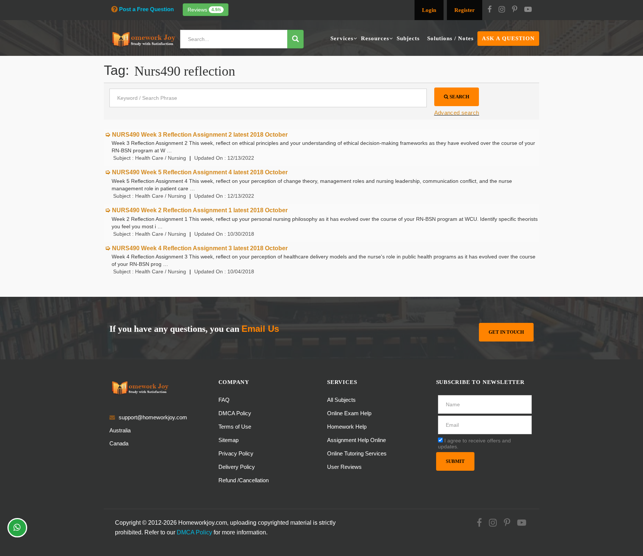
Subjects (408, 38)
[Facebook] (489, 10)
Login (429, 10)
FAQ (224, 400)
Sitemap (228, 440)
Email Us (260, 329)
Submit (455, 461)
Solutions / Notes (450, 38)
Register (464, 10)
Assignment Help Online (356, 440)
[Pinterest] (514, 10)
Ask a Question (508, 38)
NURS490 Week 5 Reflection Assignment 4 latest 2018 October (200, 172)
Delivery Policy (236, 467)
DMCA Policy (234, 413)
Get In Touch (506, 332)
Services (342, 38)
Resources (375, 38)
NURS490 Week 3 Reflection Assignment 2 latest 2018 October (200, 134)
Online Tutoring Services (357, 453)
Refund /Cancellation (243, 480)
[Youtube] (528, 10)
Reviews (204, 10)
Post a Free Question (146, 9)
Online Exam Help (349, 413)
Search (458, 96)
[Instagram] (502, 10)
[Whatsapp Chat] (17, 527)
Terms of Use (234, 426)
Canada (118, 443)
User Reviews (344, 467)
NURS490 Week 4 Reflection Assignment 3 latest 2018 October (200, 248)
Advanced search (456, 112)
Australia (120, 430)
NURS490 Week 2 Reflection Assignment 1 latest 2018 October (200, 210)
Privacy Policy (235, 453)
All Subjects (341, 400)
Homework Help (347, 426)
